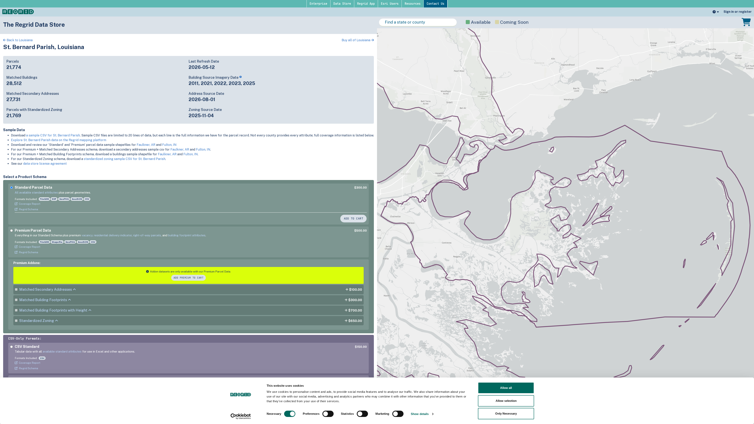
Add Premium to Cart (188, 277)
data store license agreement (45, 163)
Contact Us (435, 4)
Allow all (506, 387)
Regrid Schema (28, 209)
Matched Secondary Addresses (45, 289)
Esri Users (390, 4)
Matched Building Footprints (43, 300)
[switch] (328, 414)
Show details (420, 414)
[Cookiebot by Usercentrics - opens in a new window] (240, 416)
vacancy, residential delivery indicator (107, 235)
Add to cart (353, 218)
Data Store (342, 4)
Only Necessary (506, 413)
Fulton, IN (169, 145)
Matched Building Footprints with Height (53, 310)
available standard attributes (62, 351)
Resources (413, 4)
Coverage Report (29, 203)
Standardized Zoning (36, 321)
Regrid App (366, 4)
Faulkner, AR (146, 145)
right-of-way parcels (147, 235)
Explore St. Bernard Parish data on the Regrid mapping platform (58, 140)
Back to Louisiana (19, 40)
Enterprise (318, 4)
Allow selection (506, 400)
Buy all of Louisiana (356, 40)
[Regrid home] (18, 11)
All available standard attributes (36, 192)
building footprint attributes (186, 235)
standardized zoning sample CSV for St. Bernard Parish (124, 159)
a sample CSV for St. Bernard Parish (53, 135)
